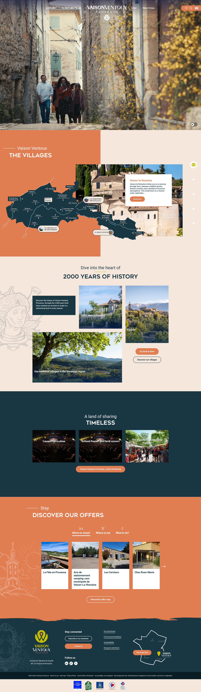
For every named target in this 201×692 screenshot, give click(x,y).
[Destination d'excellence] (112, 685)
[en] (197, 8)
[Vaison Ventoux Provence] (107, 12)
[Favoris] (186, 8)
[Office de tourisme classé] (77, 685)
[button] (191, 8)
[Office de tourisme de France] (123, 685)
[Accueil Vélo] (88, 685)
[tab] (81, 530)
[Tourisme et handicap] (99, 685)
